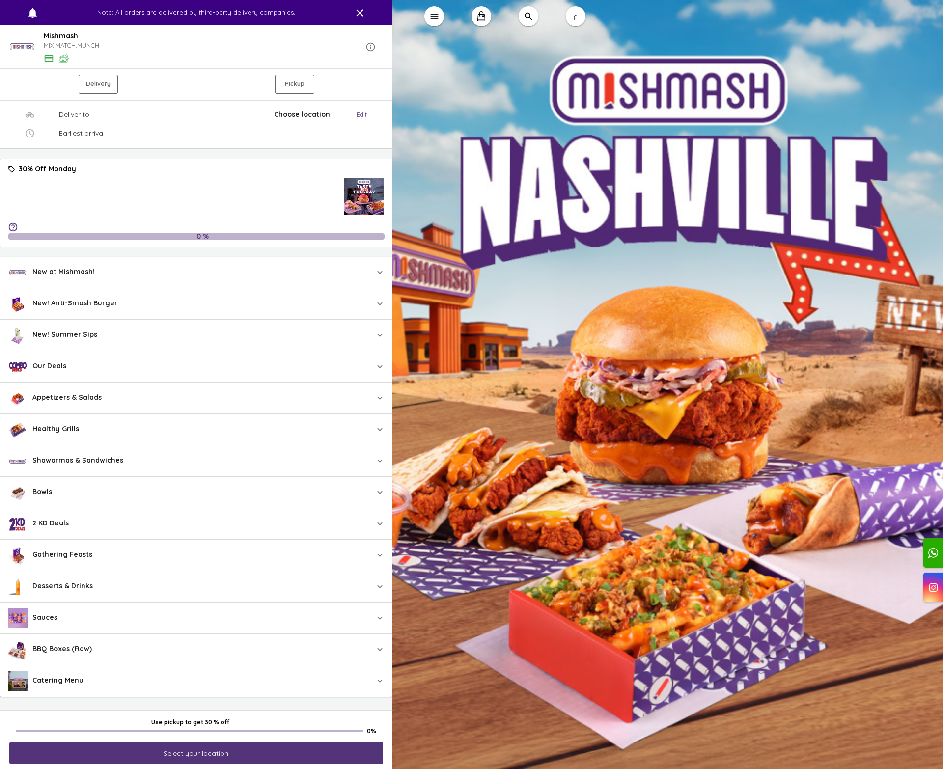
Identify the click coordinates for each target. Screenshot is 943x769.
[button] (196, 47)
